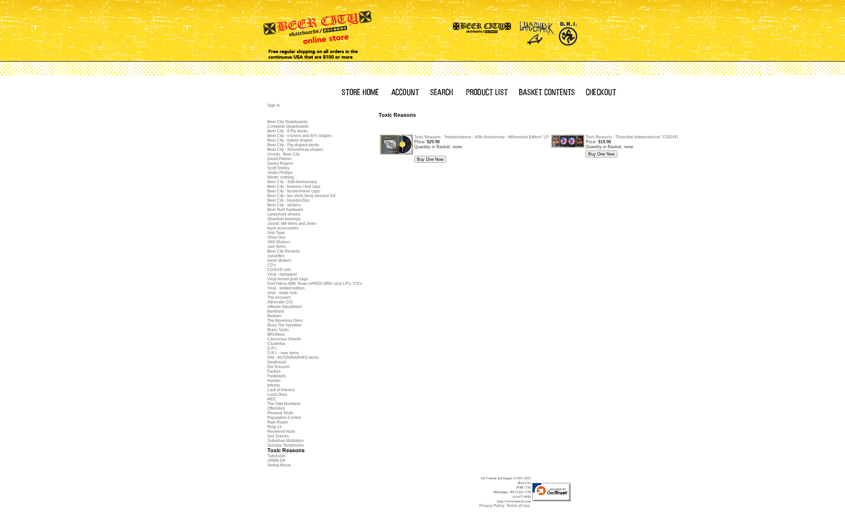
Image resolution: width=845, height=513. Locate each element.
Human (274, 380)
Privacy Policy (491, 505)
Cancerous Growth (284, 339)
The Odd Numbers (283, 403)
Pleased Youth (280, 413)
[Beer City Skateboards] (482, 31)
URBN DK (276, 460)
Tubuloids (276, 456)
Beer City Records (283, 251)
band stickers (279, 260)
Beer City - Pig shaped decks (293, 145)
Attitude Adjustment (284, 306)
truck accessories (282, 228)
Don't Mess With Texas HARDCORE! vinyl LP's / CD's (314, 283)
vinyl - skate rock (282, 293)
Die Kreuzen (278, 366)
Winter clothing (280, 177)
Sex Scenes (278, 436)
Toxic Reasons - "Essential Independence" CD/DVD (632, 137)
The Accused (278, 297)
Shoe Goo (276, 237)
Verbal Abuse (279, 465)
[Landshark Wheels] (537, 31)
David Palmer (279, 158)
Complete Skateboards (288, 126)
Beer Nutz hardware (285, 209)
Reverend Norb (281, 431)
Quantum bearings (284, 219)
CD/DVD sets (279, 269)
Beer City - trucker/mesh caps (293, 191)
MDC (272, 399)
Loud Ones (277, 394)
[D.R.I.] (568, 31)
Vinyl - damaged (282, 274)
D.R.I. (272, 348)
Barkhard (275, 311)
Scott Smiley (278, 168)
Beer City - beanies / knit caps (294, 186)
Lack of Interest (280, 390)
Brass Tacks (278, 329)
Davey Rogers (280, 163)
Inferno (273, 385)
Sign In (273, 105)
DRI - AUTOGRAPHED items (293, 357)
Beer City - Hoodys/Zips (288, 200)
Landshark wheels (283, 214)
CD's (271, 265)
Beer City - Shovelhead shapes (295, 149)
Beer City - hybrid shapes (290, 140)
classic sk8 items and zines (291, 223)
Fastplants (276, 376)
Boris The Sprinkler (284, 325)
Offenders (276, 408)
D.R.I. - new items (283, 353)
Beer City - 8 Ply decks (287, 131)
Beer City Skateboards (287, 122)
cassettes (275, 256)
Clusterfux (276, 343)
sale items (276, 246)
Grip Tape (276, 232)
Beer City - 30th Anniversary (292, 182)
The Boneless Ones (285, 320)
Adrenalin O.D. (280, 302)
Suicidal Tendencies (285, 445)
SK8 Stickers (278, 242)
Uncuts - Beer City (283, 154)
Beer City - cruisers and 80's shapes (299, 135)
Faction (274, 371)
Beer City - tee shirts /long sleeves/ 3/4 (301, 195)
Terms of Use (518, 505)
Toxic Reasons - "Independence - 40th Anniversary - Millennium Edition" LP (481, 137)
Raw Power (277, 422)
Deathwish (277, 362)
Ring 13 (274, 427)
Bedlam (274, 316)
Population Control (284, 417)
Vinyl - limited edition (286, 288)
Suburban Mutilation (285, 440)
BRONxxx (276, 334)
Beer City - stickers (284, 205)
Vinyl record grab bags (287, 279)
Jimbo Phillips (279, 172)
